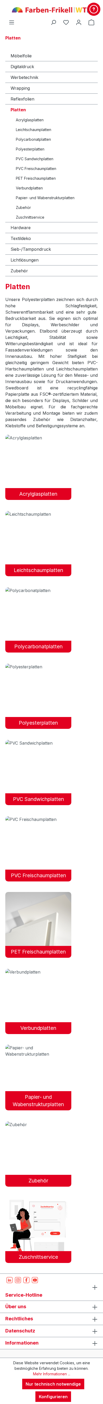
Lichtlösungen (25, 260)
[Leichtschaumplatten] (38, 513)
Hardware (21, 227)
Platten (18, 109)
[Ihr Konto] (78, 22)
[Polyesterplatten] (38, 666)
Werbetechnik (24, 77)
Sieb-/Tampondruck (31, 249)
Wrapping (20, 88)
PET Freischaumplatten (36, 178)
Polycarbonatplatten (33, 139)
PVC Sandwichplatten (34, 159)
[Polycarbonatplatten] (38, 590)
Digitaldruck (22, 66)
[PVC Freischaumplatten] (38, 819)
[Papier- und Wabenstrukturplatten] (38, 1051)
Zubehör (23, 207)
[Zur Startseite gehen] (51, 9)
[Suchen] (53, 22)
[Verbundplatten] (38, 971)
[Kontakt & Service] (93, 9)
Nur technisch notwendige (53, 1384)
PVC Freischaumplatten (36, 168)
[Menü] (11, 22)
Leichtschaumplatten (33, 129)
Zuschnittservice (30, 217)
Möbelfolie (21, 55)
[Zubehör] (38, 1124)
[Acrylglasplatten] (38, 437)
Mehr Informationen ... (51, 1374)
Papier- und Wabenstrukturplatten (45, 197)
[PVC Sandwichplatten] (38, 742)
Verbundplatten (29, 188)
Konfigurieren (53, 1396)
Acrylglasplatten (30, 120)
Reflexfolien (22, 99)
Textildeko (21, 238)
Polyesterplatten (30, 149)
